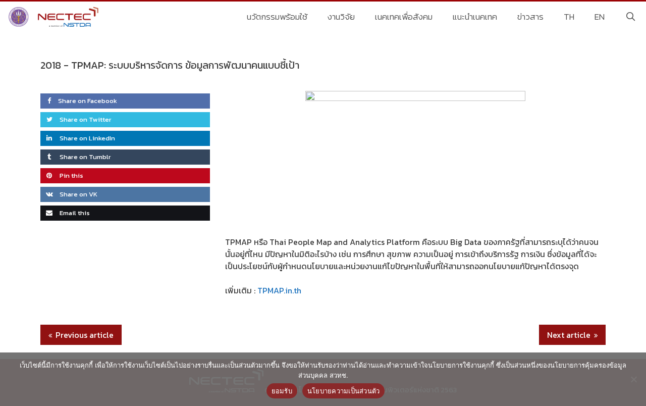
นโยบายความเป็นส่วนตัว (343, 391)
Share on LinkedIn (86, 138)
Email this (74, 213)
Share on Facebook (87, 101)
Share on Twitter (85, 119)
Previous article (85, 335)
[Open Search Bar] (630, 17)
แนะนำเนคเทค (475, 16)
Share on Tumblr (84, 157)
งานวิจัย (341, 16)
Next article (568, 335)
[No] (633, 379)
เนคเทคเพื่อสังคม (404, 16)
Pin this (70, 175)
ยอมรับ (282, 391)
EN (600, 16)
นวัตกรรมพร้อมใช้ (277, 16)
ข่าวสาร (530, 16)
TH (569, 16)
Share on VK (77, 194)
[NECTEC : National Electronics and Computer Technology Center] (54, 17)
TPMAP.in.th (279, 290)
